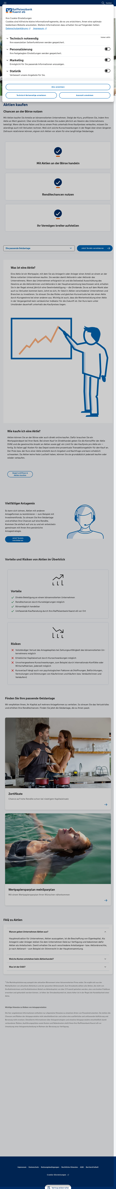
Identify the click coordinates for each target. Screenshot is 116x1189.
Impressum (39, 28)
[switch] (107, 49)
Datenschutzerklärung (17, 28)
